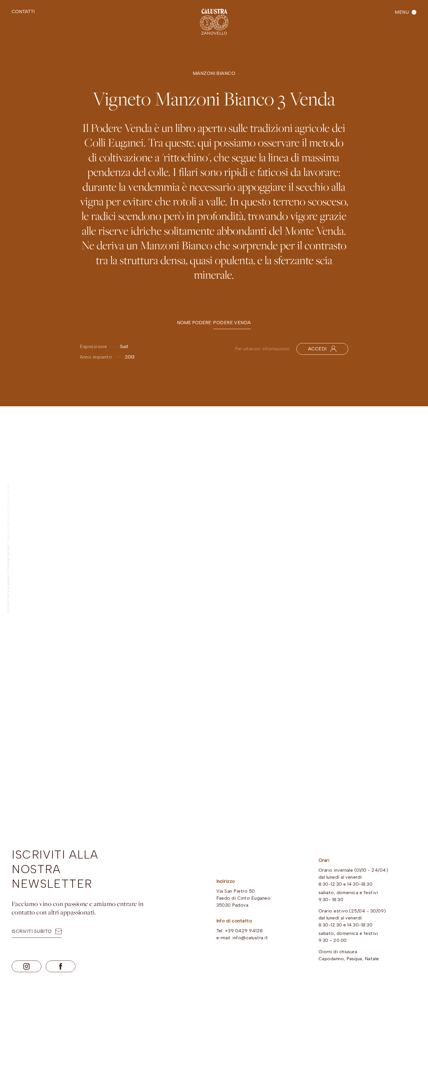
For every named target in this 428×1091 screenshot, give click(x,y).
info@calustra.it (250, 937)
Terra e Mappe (8, 586)
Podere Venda (8, 558)
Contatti (23, 11)
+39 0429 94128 (244, 930)
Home (8, 607)
